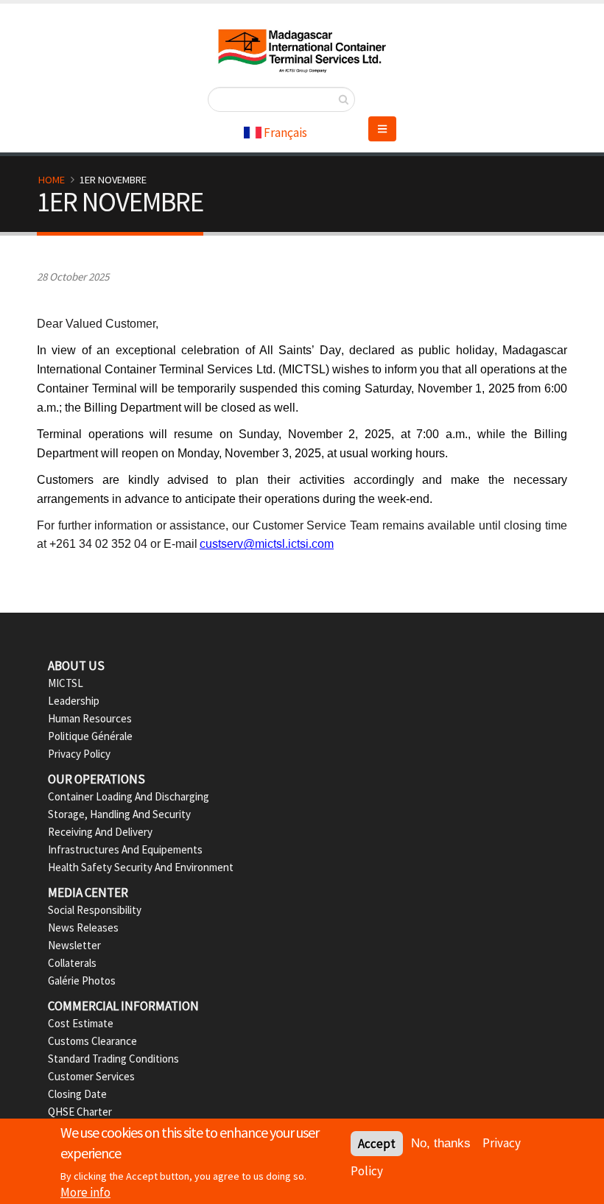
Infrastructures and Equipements (125, 849)
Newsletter (74, 945)
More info (85, 1192)
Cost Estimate (80, 1023)
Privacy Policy (79, 754)
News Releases (83, 927)
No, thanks (441, 1143)
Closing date (77, 1094)
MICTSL (65, 683)
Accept (377, 1144)
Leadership (73, 701)
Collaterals (72, 963)
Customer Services (91, 1076)
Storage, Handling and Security (119, 814)
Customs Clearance (92, 1041)
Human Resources (90, 718)
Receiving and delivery (100, 832)
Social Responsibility (94, 910)
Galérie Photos (82, 981)
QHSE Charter (80, 1112)
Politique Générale (90, 736)
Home (51, 179)
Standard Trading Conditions (113, 1059)
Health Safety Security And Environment (140, 867)
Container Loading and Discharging (128, 796)
